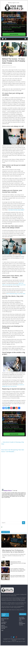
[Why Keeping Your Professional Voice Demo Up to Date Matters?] (14, 535)
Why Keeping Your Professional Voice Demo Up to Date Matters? (13, 551)
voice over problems (12, 67)
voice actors (5, 67)
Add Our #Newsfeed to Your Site (4, 627)
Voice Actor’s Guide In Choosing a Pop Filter (12, 443)
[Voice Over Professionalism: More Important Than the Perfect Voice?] (5, 574)
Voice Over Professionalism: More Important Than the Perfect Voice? (17, 576)
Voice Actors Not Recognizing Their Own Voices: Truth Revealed (12, 450)
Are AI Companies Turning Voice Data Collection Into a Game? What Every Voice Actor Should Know (17, 570)
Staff (2, 630)
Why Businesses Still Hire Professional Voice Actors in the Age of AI (18, 563)
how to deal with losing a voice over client (16, 293)
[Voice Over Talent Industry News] (14, 5)
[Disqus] (14, 470)
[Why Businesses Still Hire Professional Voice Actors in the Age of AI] (5, 561)
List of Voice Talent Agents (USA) (22, 619)
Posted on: (7, 65)
